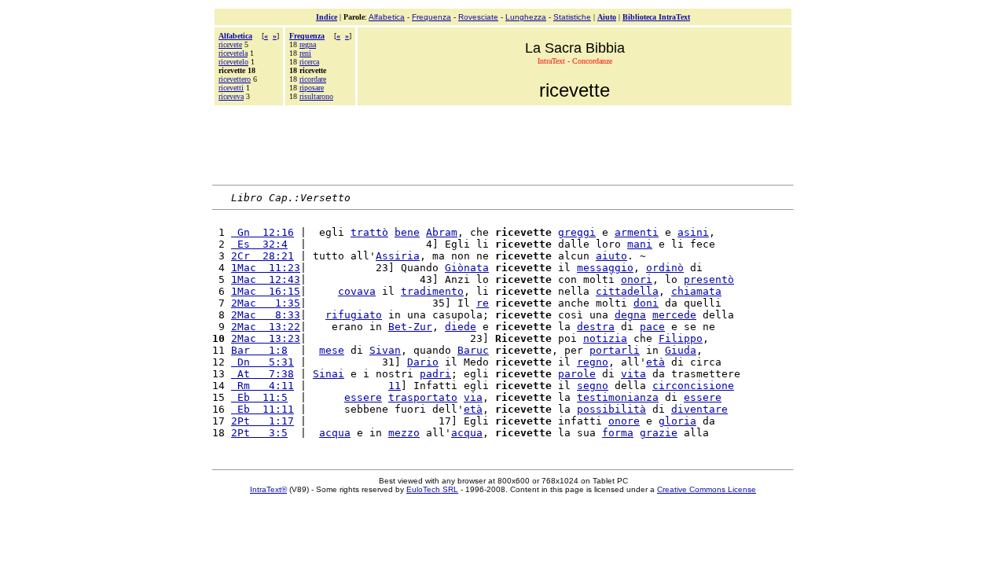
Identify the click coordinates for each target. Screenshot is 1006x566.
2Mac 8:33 (265, 315)
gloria (677, 421)
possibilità (611, 409)
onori (636, 279)
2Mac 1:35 (265, 303)
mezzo (404, 433)
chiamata (696, 291)
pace (652, 327)
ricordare (312, 79)
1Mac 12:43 (265, 279)
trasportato (422, 397)
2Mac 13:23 (265, 338)
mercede (674, 315)
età (655, 362)
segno (592, 385)
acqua (335, 433)
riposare (311, 87)
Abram (441, 232)
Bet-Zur (410, 327)
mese (331, 350)
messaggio (605, 268)
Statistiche (572, 17)
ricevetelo (233, 61)
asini (693, 232)
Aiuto (606, 17)
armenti (637, 232)
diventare (699, 409)
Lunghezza (525, 17)
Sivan (385, 350)
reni (305, 53)
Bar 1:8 (259, 350)
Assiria (398, 256)
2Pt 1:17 (262, 421)
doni (646, 303)
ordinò (665, 268)
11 (394, 385)
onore (624, 421)
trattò (369, 232)
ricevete (230, 44)
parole (577, 374)
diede (460, 327)
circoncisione (693, 385)
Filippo (681, 338)
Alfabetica (387, 17)
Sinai (328, 374)
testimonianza (618, 397)
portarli (614, 350)
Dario (423, 362)
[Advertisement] (503, 143)
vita (633, 374)
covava (357, 291)
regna (307, 44)
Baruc (473, 350)
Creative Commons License (706, 489)
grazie (658, 433)
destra (596, 327)
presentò (709, 279)
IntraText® (268, 489)
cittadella (627, 291)
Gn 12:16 (262, 232)
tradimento (432, 291)
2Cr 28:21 (262, 256)
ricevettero (234, 79)
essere (363, 397)
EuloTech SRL (432, 489)
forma (617, 433)
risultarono (316, 96)
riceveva (231, 96)
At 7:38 (262, 374)
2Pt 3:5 (259, 433)
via (473, 397)
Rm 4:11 (262, 385)
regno (592, 362)
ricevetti (231, 87)
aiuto (611, 256)
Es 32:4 (259, 244)
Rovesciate (478, 17)
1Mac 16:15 (265, 291)
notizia (605, 338)
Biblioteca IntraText (656, 17)
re (482, 303)
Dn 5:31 (262, 362)
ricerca (309, 61)
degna (630, 315)
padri (435, 374)
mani (639, 244)
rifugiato (353, 315)
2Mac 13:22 (265, 327)
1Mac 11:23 (265, 268)
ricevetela (233, 53)
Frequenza (431, 17)
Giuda (680, 350)
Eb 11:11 (262, 409)
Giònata (467, 268)
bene (407, 232)
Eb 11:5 (259, 397)
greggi (577, 232)
